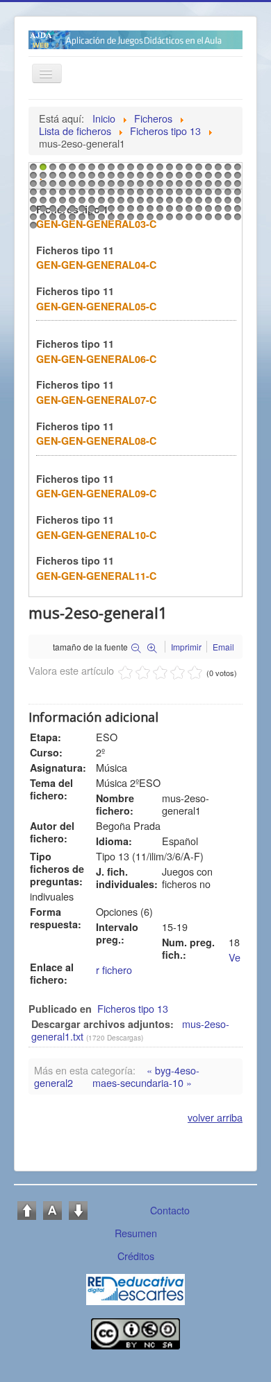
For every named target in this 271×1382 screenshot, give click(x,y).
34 (139, 178)
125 (168, 212)
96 (100, 203)
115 (71, 212)
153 (226, 220)
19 (207, 170)
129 (207, 212)
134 (41, 220)
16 (178, 170)
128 (197, 212)
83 (187, 195)
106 (197, 203)
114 (61, 212)
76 (119, 195)
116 (80, 212)
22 (236, 170)
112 (41, 212)
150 (197, 220)
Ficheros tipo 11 (75, 250)
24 (41, 178)
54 (119, 187)
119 (110, 212)
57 (148, 187)
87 (226, 195)
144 (139, 220)
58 (158, 187)
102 (158, 203)
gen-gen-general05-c (96, 306)
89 (32, 203)
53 (110, 187)
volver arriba (215, 1117)
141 (110, 220)
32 (119, 178)
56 (139, 187)
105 (187, 203)
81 (168, 195)
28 (80, 178)
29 (90, 178)
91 (51, 203)
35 (148, 178)
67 (32, 195)
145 (148, 220)
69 (51, 195)
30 (100, 178)
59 (168, 187)
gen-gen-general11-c (96, 576)
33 (129, 178)
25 (51, 178)
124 (158, 212)
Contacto (170, 1210)
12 (139, 170)
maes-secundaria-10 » (142, 1082)
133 (32, 220)
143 (129, 220)
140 (100, 220)
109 (226, 203)
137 (71, 220)
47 (51, 187)
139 (90, 220)
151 (207, 220)
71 (71, 195)
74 (100, 195)
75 (110, 195)
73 (90, 195)
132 (236, 212)
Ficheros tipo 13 (132, 1008)
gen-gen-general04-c (96, 265)
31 (110, 178)
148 (178, 220)
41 (207, 178)
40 (197, 178)
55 (129, 187)
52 (100, 187)
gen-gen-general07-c (96, 400)
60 (178, 187)
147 (168, 220)
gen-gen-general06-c (96, 359)
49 (71, 187)
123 (148, 212)
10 (119, 170)
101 (148, 203)
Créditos (135, 1255)
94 (80, 203)
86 (217, 195)
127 (187, 212)
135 (51, 220)
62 (197, 187)
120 (119, 212)
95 (90, 203)
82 (178, 195)
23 (32, 178)
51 (90, 187)
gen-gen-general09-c (96, 493)
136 (61, 220)
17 (187, 170)
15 (168, 170)
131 (226, 212)
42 (217, 178)
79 (148, 195)
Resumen (136, 1232)
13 (148, 170)
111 (32, 212)
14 (158, 170)
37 (168, 178)
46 (41, 187)
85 (207, 195)
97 (110, 203)
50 (80, 187)
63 (207, 187)
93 (71, 203)
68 (41, 195)
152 (217, 220)
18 (197, 170)
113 (51, 212)
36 (158, 178)
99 (129, 203)
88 (236, 195)
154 (236, 220)
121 (129, 212)
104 (178, 203)
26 (61, 178)
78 (139, 195)
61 (187, 187)
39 (187, 178)
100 (139, 203)
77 (129, 195)
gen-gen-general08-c (96, 441)
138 (80, 220)
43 (226, 178)
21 (226, 170)
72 (80, 195)
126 (178, 212)
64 (217, 187)
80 (158, 195)
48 (61, 187)
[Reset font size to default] (52, 1208)
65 (226, 187)
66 (236, 187)
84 (197, 195)
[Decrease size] (78, 1208)
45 (32, 187)
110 (236, 203)
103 (168, 203)
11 (129, 170)
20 (217, 170)
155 (32, 228)
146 (158, 220)
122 (139, 212)
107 (207, 203)
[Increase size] (26, 1208)
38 (178, 178)
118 (100, 212)
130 (217, 212)
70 (61, 195)
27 (71, 178)
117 (90, 212)
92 (61, 203)
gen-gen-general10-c (96, 535)
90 (41, 203)
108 (217, 203)
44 (236, 178)
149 (187, 220)
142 (119, 220)
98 (119, 203)
